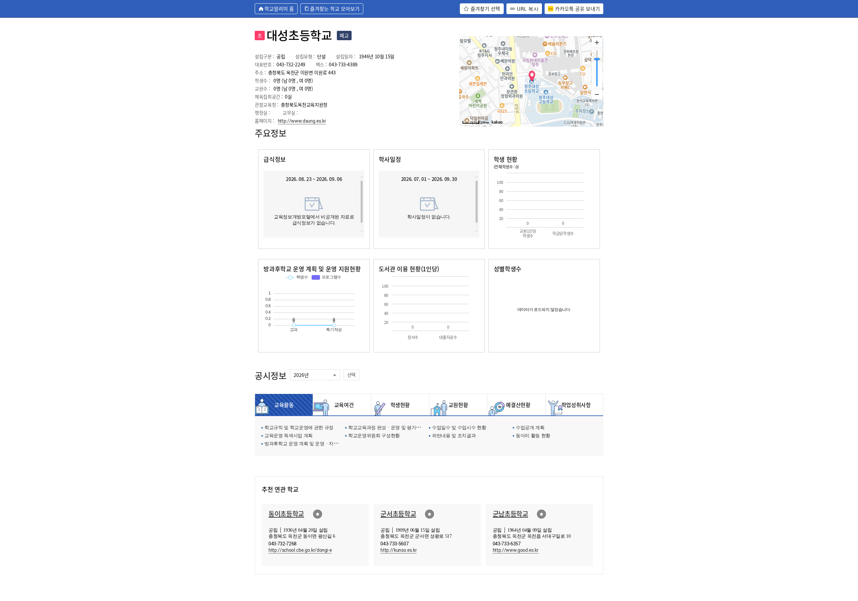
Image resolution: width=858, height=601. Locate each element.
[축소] (597, 94)
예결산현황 (516, 405)
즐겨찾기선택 (317, 514)
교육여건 (342, 405)
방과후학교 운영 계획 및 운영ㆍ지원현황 (305, 444)
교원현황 (458, 405)
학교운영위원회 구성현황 (374, 436)
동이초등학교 (286, 514)
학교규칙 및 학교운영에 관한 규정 (298, 427)
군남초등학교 (510, 514)
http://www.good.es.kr (516, 550)
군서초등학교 (398, 514)
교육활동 (284, 405)
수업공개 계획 (530, 427)
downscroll (361, 230)
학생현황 (400, 405)
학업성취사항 (574, 405)
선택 (351, 374)
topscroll (361, 177)
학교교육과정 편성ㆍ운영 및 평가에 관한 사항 (394, 427)
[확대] (597, 42)
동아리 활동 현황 (533, 436)
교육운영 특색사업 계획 (288, 436)
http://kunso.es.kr (398, 550)
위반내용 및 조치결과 (454, 436)
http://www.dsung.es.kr (302, 121)
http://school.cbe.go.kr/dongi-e (299, 550)
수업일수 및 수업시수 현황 (459, 427)
